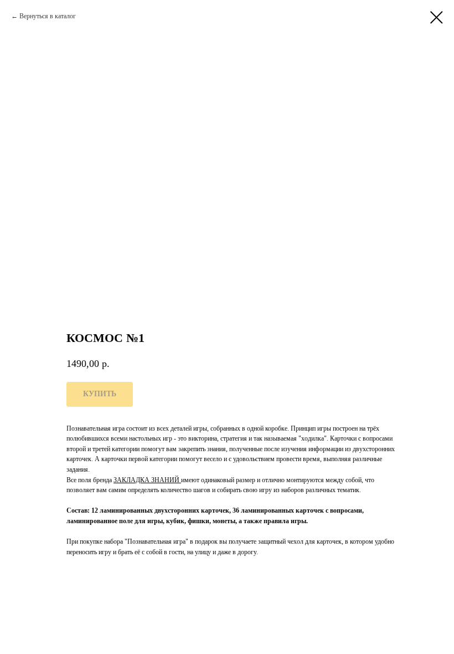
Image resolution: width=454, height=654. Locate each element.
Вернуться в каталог (47, 16)
